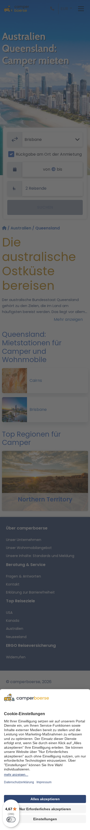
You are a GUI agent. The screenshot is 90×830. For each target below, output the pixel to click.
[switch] (11, 819)
